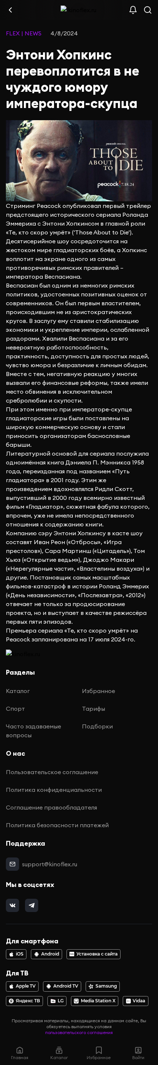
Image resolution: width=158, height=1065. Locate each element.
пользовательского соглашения (79, 1032)
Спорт (15, 708)
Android (50, 954)
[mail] (12, 864)
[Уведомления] (133, 10)
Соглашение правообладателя (51, 807)
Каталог (18, 691)
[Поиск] (147, 10)
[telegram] (31, 905)
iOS (20, 954)
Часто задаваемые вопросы (33, 731)
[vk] (12, 905)
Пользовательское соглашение (52, 772)
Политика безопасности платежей (57, 825)
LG (61, 1000)
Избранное (98, 691)
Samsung (106, 986)
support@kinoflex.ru (49, 864)
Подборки (97, 726)
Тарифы (93, 708)
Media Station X (98, 1000)
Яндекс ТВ (28, 1000)
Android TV (65, 986)
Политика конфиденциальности (54, 789)
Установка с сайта (97, 954)
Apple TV (26, 986)
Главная (19, 1057)
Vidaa (139, 1000)
